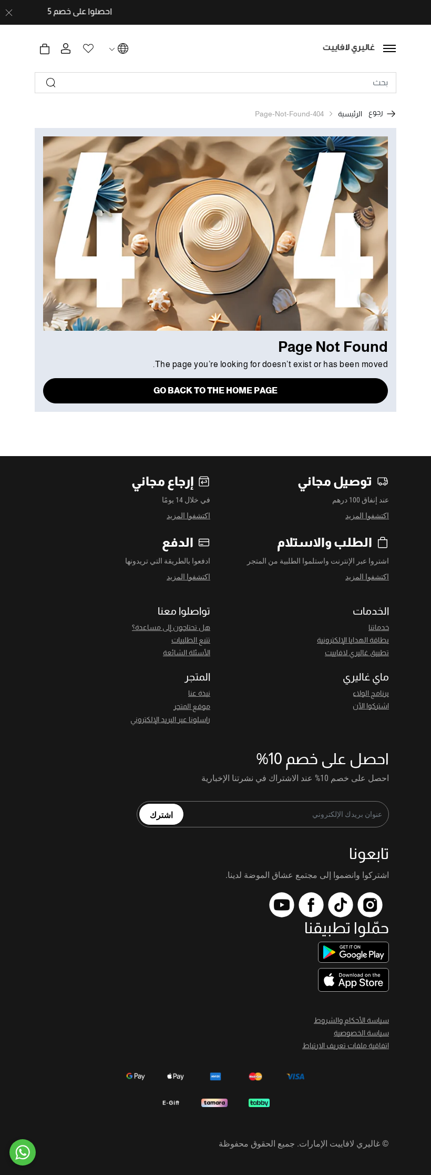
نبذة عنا (199, 693)
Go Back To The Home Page (215, 390)
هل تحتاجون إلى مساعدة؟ (171, 627)
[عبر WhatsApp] (22, 1152)
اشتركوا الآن (371, 706)
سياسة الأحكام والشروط (351, 1020)
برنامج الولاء (371, 693)
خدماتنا (378, 627)
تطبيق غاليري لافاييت (357, 652)
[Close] (9, 12)
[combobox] (215, 82)
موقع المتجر (191, 706)
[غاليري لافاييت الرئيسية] (349, 49)
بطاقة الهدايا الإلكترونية (353, 640)
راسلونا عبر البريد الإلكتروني (170, 719)
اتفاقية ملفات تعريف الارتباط (345, 1045)
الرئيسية (350, 114)
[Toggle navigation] (389, 48)
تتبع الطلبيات (190, 640)
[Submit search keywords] (51, 82)
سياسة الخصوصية (361, 1033)
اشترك (161, 814)
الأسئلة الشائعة (186, 652)
